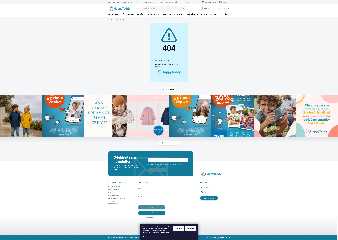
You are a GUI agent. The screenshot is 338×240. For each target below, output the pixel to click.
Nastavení (146, 237)
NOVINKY (158, 66)
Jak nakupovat (112, 201)
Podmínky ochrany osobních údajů (167, 2)
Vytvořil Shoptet (211, 237)
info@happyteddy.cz (209, 187)
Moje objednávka (113, 203)
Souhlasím (190, 228)
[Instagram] (205, 191)
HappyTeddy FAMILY (114, 2)
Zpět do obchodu (170, 89)
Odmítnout (178, 228)
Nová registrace (151, 213)
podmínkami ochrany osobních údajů (175, 164)
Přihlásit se (152, 207)
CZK (224, 2)
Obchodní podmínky (150, 2)
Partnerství (139, 2)
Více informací (164, 232)
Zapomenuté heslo (151, 217)
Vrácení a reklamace (127, 2)
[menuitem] (114, 14)
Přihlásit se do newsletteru (157, 170)
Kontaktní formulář (209, 198)
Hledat (184, 8)
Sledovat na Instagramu (170, 143)
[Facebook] (201, 191)
